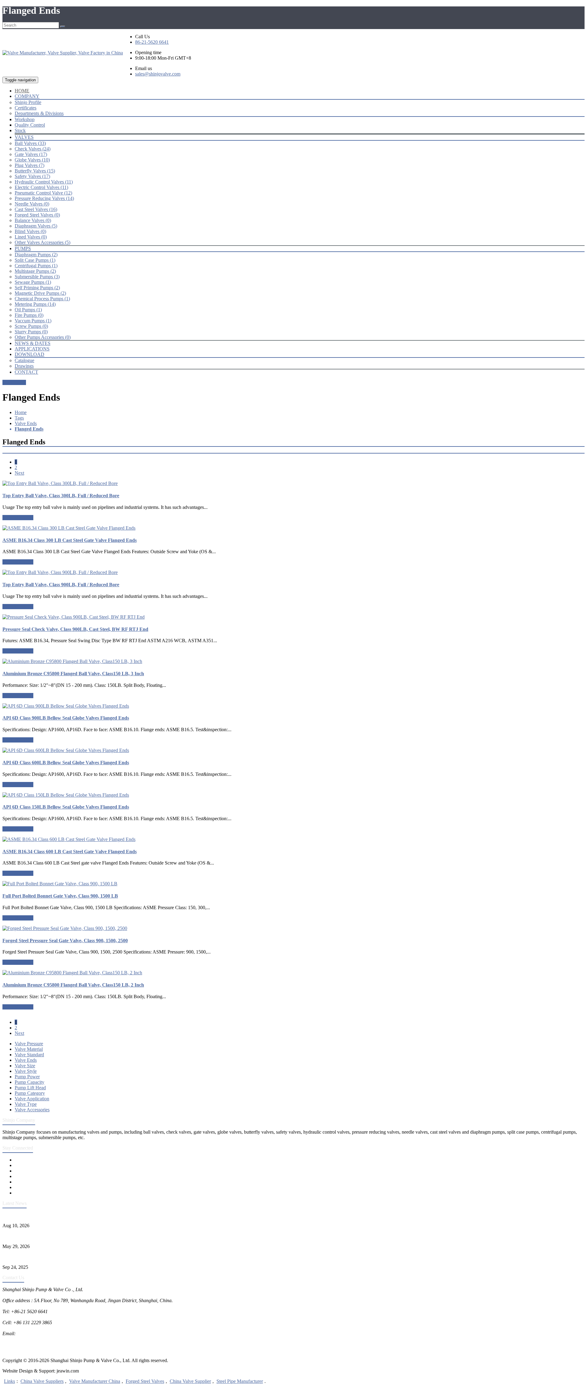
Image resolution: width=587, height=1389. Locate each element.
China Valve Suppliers (42, 1381)
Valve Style (26, 1071)
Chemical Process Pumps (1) (42, 298)
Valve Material (29, 1049)
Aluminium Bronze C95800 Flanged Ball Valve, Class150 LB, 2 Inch (73, 984)
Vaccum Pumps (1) (33, 320)
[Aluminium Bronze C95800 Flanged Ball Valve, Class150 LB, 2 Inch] (293, 973)
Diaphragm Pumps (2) (36, 254)
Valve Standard (29, 1054)
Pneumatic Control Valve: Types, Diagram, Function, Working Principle (71, 1215)
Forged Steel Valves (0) (37, 214)
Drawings (24, 366)
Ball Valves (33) (30, 143)
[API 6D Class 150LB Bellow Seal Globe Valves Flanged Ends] (293, 795)
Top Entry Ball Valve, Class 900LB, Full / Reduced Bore (60, 584)
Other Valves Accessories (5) (42, 242)
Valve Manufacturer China (94, 1381)
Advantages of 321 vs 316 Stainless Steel (42, 1256)
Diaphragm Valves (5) (36, 225)
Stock (20, 130)
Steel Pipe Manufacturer (239, 1381)
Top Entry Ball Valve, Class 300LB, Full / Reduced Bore (60, 495)
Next (19, 473)
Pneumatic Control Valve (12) (43, 192)
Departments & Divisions (39, 113)
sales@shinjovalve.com (157, 73)
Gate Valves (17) (31, 154)
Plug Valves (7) (29, 165)
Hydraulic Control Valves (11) (44, 181)
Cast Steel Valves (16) (36, 209)
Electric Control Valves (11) (41, 187)
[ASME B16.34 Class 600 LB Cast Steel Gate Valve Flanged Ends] (293, 839)
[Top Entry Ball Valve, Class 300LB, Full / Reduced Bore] (293, 483)
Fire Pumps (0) (29, 315)
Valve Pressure (29, 1043)
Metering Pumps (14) (35, 304)
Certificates (25, 107)
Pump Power (27, 1076)
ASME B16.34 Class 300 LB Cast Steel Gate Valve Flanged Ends (69, 540)
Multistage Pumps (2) (35, 271)
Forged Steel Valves (145, 1381)
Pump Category (30, 1093)
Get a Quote (14, 382)
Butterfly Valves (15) (35, 170)
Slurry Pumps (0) (31, 331)
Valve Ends (26, 423)
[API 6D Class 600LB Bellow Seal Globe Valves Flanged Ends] (293, 750)
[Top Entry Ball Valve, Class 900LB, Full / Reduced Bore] (293, 572)
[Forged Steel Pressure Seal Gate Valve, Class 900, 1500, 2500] (293, 928)
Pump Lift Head (30, 1087)
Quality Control (30, 125)
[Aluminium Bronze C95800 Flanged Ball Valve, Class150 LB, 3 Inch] (293, 661)
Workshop (25, 119)
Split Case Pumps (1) (35, 260)
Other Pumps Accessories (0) (43, 337)
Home (21, 412)
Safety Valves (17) (32, 176)
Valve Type (26, 1104)
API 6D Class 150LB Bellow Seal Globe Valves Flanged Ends (65, 806)
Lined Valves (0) (31, 236)
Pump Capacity (29, 1082)
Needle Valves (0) (32, 203)
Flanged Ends (29, 429)
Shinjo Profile (28, 102)
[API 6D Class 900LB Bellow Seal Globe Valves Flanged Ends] (293, 706)
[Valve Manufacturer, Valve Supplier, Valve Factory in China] (62, 52)
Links (9, 1381)
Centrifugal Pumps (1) (36, 265)
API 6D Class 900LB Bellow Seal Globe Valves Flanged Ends (65, 717)
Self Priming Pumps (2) (37, 287)
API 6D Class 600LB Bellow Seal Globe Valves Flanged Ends (65, 762)
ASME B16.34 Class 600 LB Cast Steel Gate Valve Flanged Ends (69, 851)
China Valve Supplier (190, 1381)
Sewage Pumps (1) (33, 282)
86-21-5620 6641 (152, 42)
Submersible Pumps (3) (37, 276)
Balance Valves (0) (33, 220)
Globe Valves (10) (32, 159)
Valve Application (32, 1098)
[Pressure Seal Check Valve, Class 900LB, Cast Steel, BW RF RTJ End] (293, 617)
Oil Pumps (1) (28, 309)
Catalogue (24, 360)
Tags (19, 417)
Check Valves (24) (32, 148)
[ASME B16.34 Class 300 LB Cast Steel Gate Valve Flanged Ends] (293, 528)
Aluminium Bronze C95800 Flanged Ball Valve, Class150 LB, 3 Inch (73, 673)
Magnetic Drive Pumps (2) (40, 293)
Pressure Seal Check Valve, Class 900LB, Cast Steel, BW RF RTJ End (75, 629)
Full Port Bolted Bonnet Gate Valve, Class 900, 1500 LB (60, 895)
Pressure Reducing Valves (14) (44, 198)
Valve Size (25, 1065)
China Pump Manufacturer (28, 1344)
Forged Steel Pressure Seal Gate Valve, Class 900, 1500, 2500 (65, 940)
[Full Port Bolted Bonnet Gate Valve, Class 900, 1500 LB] (293, 884)
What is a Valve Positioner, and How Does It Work (51, 1236)
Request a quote (17, 517)
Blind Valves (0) (30, 231)
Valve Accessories (32, 1109)
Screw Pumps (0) (31, 326)
